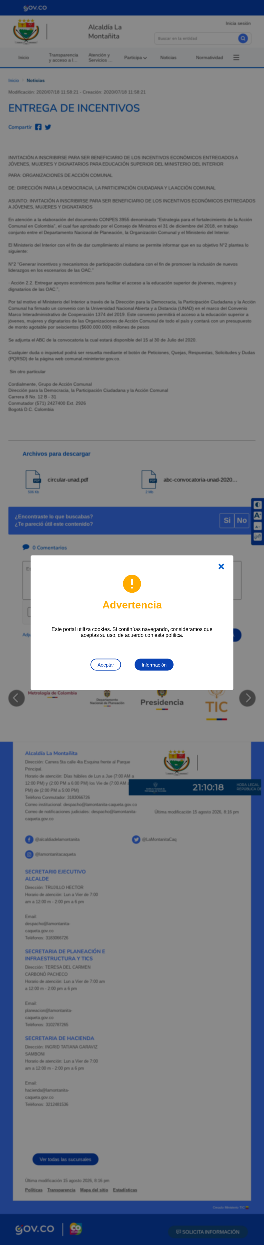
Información (154, 664)
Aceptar (106, 664)
